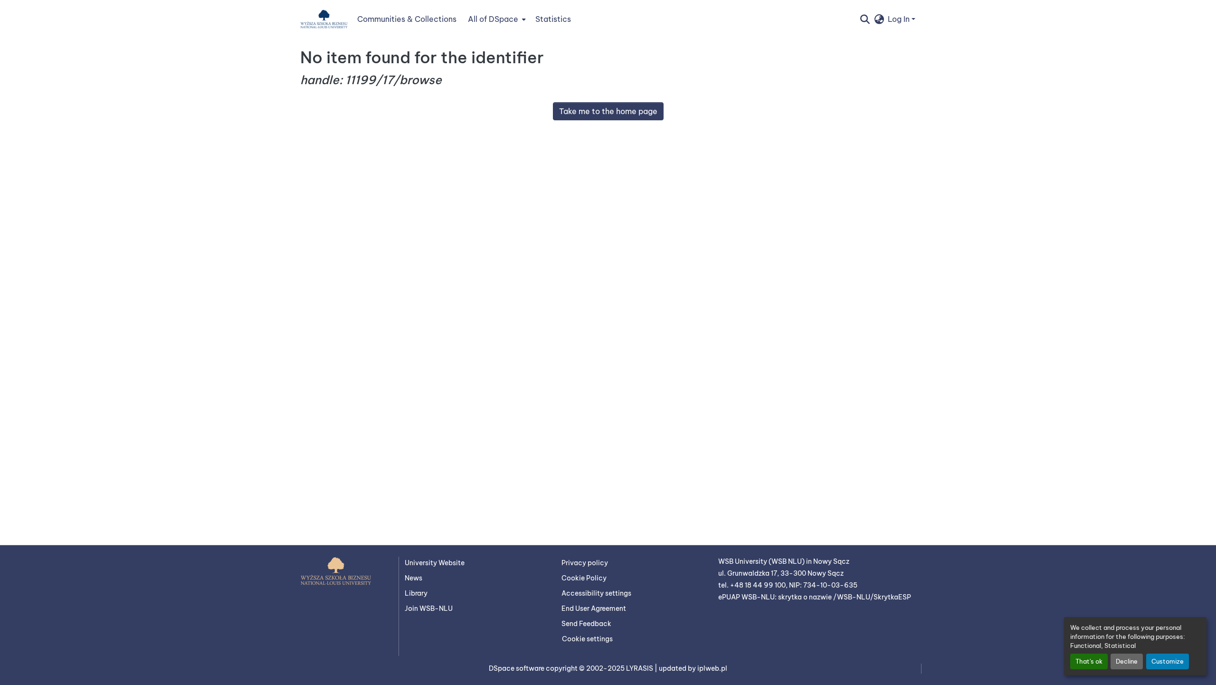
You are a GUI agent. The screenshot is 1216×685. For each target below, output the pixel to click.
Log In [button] (900, 19)
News (413, 578)
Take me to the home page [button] (608, 111)
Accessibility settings (596, 593)
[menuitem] (496, 19)
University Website (435, 563)
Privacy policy (584, 563)
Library (416, 593)
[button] (324, 19)
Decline (1127, 661)
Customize (1167, 661)
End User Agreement (593, 608)
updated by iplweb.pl (693, 668)
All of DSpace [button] (493, 19)
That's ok (1088, 661)
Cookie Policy (584, 578)
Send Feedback (586, 623)
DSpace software (517, 668)
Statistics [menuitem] (553, 19)
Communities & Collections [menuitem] (406, 19)
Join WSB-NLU (429, 608)
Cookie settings (587, 639)
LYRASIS (640, 668)
